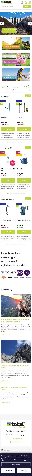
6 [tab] (15, 142)
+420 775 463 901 (17, 439)
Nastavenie (16, 464)
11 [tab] (23, 142)
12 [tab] (24, 142)
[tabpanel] (8, 119)
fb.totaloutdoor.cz (17, 442)
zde (25, 460)
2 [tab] (8, 142)
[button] (2, 23)
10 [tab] (21, 142)
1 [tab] (7, 142)
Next (29, 95)
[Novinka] (8, 210)
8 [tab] (18, 142)
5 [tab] (13, 142)
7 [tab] (16, 142)
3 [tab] (10, 142)
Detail (8, 180)
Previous (26, 95)
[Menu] (29, 2)
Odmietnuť (8, 470)
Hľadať (26, 6)
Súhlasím (24, 471)
